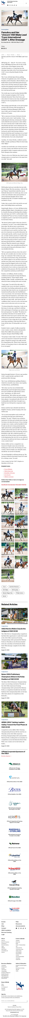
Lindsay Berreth (6, 42)
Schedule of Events (9, 473)
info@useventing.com (14, 1012)
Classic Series (18, 950)
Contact (3, 928)
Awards (17, 955)
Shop (2, 926)
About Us (3, 940)
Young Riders (4, 971)
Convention (3, 965)
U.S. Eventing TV (4, 987)
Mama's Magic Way (8, 593)
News (18, 54)
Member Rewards (4, 974)
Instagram (11, 484)
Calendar (17, 940)
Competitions (4, 626)
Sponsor (3, 952)
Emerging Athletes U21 (5, 972)
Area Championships (20, 956)
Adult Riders (3, 969)
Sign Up (3, 994)
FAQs (17, 921)
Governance (3, 943)
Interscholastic (19, 953)
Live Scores (7, 475)
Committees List (4, 950)
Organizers (18, 959)
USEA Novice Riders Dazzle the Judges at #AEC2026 (13, 630)
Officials (17, 969)
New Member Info (4, 975)
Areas (2, 946)
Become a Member (6, 963)
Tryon (4, 586)
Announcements (20, 926)
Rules (17, 943)
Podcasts (3, 988)
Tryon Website (8, 469)
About (3, 938)
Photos (2, 985)
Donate (3, 921)
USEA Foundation (6, 930)
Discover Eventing (6, 932)
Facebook (4, 484)
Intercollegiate (18, 952)
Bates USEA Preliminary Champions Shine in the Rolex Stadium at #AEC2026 (13, 676)
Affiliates (3, 947)
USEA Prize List (8, 471)
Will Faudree (15, 589)
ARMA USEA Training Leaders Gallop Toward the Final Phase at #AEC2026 (14, 724)
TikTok (24, 484)
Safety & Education (21, 963)
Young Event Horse (19, 949)
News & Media (5, 982)
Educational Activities (20, 968)
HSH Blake (5, 589)
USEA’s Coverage (9, 476)
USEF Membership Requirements (5, 978)
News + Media (10, 54)
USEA (2, 54)
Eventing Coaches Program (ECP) (21, 966)
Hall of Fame (3, 949)
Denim (4, 596)
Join (2, 924)
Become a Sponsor (5, 756)
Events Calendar (20, 938)
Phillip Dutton (19, 593)
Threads (18, 484)
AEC (16, 946)
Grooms (3, 968)
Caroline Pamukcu (14, 586)
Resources (19, 924)
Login (3, 934)
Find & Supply (15, 1014)
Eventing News (4, 29)
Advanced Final (19, 947)
